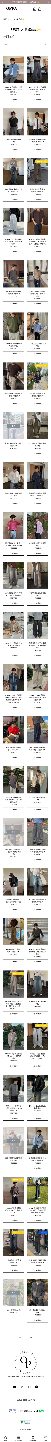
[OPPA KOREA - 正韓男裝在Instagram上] (22, 1388)
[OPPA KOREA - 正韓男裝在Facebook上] (14, 1388)
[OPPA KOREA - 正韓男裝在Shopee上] (36, 1388)
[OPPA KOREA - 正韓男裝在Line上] (29, 1388)
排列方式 (8, 36)
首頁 (5, 19)
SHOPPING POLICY (25, 1429)
